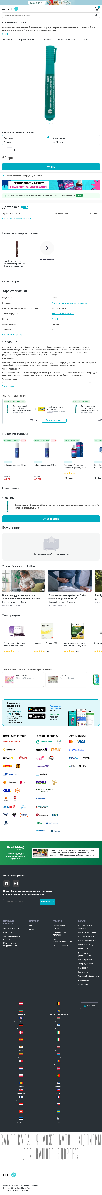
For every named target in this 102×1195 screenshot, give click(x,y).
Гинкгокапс (21, 675)
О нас (31, 926)
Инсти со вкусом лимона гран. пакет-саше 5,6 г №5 (75, 644)
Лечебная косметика (87, 941)
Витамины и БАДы (86, 936)
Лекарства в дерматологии (64, 303)
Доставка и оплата (11, 928)
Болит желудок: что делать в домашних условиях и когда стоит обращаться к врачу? (21, 597)
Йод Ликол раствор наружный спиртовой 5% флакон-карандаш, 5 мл (14, 263)
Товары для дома (85, 964)
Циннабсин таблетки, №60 (45, 643)
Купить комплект (54, 420)
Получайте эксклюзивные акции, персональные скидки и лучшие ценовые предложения (27, 893)
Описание (46, 39)
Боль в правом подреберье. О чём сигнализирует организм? (67, 597)
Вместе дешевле (66, 39)
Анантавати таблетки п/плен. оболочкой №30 (14, 644)
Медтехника (83, 949)
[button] (26, 140)
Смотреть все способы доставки (16, 218)
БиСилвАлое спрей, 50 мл (15, 465)
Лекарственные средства (85, 927)
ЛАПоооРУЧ (83, 968)
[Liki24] (9, 1174)
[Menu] (3, 9)
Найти (96, 15)
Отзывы (85, 39)
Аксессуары (83, 980)
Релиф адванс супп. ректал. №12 (55, 408)
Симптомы (83, 984)
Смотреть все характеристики (15, 334)
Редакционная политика (59, 933)
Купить (51, 166)
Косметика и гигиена (87, 932)
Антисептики (82, 303)
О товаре (7, 39)
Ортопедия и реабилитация (84, 954)
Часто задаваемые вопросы (11, 937)
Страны (32, 930)
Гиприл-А (64, 675)
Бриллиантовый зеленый (63, 314)
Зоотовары (83, 972)
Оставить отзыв (51, 519)
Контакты (7, 932)
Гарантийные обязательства (59, 927)
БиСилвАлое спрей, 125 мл (45, 465)
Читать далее (8, 386)
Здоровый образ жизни (88, 976)
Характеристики (27, 39)
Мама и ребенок (85, 960)
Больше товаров (10, 282)
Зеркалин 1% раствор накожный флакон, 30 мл (75, 466)
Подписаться (47, 901)
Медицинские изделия (88, 945)
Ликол (5, 34)
